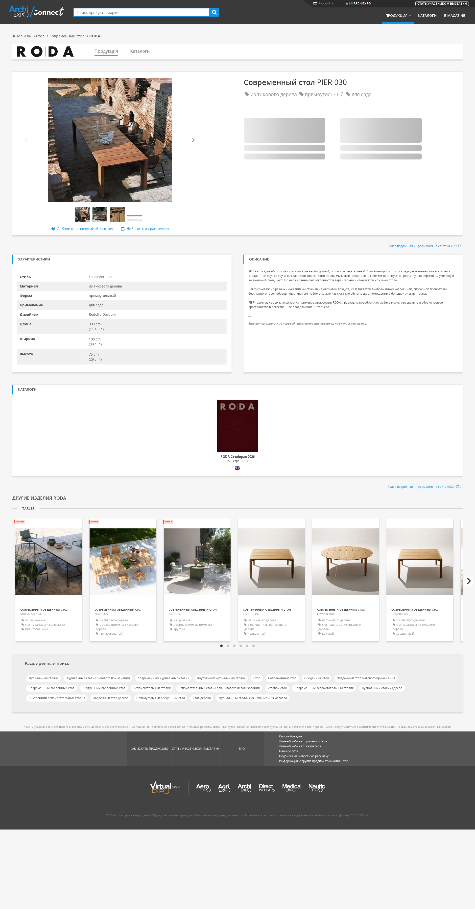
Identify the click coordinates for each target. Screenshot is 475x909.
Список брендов (291, 736)
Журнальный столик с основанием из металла (253, 698)
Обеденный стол (316, 678)
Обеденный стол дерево (110, 698)
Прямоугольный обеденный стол (160, 698)
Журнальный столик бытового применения (98, 678)
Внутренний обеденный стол (103, 688)
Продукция (396, 15)
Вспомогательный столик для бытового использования (219, 688)
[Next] (193, 140)
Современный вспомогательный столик (324, 688)
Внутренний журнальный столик (221, 678)
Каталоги (427, 15)
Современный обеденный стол (51, 688)
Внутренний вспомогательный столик (57, 698)
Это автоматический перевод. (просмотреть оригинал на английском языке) (307, 323)
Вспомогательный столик (152, 688)
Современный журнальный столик (163, 678)
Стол (256, 678)
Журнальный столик (43, 678)
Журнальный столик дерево (381, 688)
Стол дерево (202, 698)
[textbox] (141, 12)
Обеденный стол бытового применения (366, 678)
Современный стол (282, 678)
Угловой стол (277, 688)
